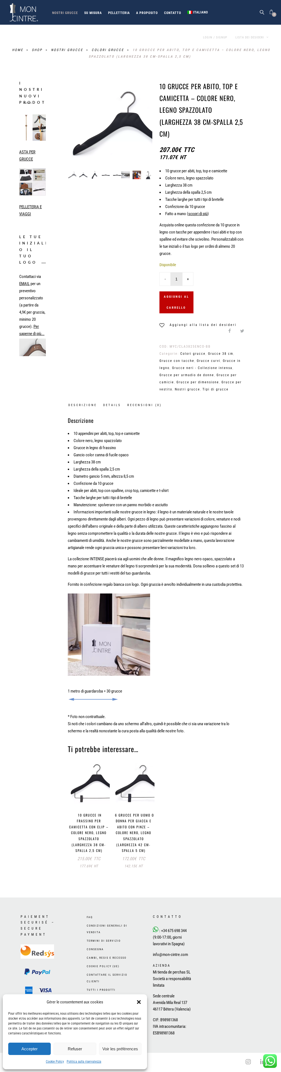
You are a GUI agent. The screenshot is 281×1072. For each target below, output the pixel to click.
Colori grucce (109, 50)
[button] (139, 1002)
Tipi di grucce (216, 389)
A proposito (147, 13)
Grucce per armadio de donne (186, 375)
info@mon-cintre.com (170, 954)
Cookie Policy (55, 1061)
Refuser (75, 1048)
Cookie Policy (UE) (103, 966)
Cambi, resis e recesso (107, 957)
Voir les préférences (120, 1048)
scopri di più (197, 213)
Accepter (29, 1048)
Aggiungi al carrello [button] (90, 798)
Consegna (95, 949)
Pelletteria (119, 13)
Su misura (93, 13)
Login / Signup (215, 37)
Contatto (172, 13)
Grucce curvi (208, 361)
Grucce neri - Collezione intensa (202, 368)
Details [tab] (112, 405)
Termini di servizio (104, 940)
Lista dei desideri (250, 37)
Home (18, 50)
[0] (271, 12)
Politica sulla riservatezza (84, 1061)
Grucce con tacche (176, 361)
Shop (38, 50)
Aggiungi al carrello (176, 302)
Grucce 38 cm (220, 354)
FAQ (90, 917)
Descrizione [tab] (82, 405)
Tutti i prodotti (101, 989)
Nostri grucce (65, 13)
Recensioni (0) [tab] (144, 405)
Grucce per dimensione (197, 382)
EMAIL (24, 283)
